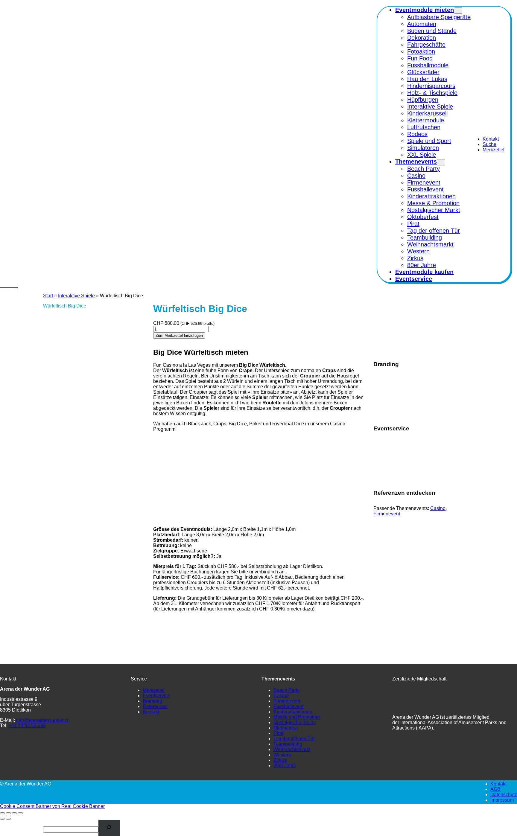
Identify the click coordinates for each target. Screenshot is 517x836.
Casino (437, 508)
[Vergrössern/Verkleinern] (2, 813)
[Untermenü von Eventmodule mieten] (458, 10)
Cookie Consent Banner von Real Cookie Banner (52, 806)
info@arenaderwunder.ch (43, 720)
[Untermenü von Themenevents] (441, 162)
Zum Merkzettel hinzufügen (179, 335)
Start (48, 295)
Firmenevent (386, 513)
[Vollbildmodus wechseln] (8, 813)
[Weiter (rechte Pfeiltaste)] (8, 819)
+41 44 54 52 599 (27, 725)
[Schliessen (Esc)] (20, 813)
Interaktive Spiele (76, 295)
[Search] (109, 828)
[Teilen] (14, 813)
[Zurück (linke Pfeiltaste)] (2, 819)
